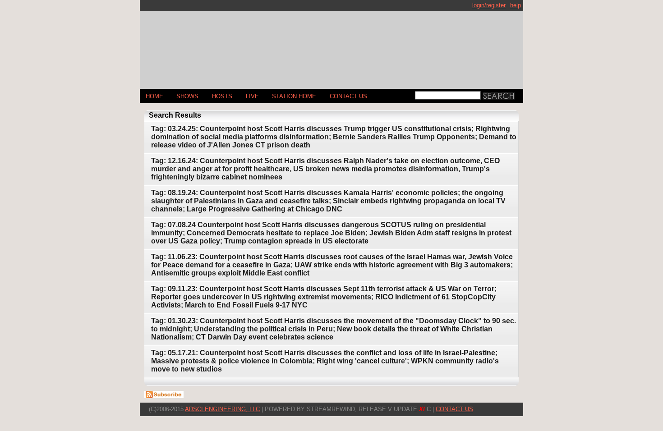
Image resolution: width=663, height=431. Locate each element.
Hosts (222, 96)
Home (154, 96)
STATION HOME (294, 96)
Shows (187, 96)
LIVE (252, 96)
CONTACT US (348, 96)
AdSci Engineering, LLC (222, 409)
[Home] (331, 46)
